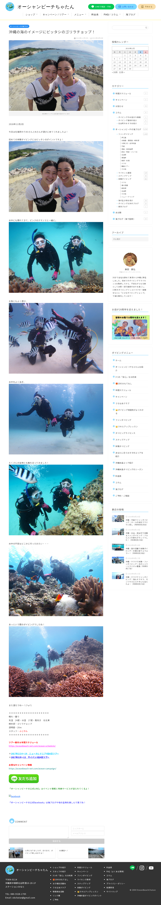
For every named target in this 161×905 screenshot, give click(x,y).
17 (135, 62)
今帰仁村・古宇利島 (129, 143)
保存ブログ (132, 206)
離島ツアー (125, 166)
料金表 (95, 14)
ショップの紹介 (59, 867)
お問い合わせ (128, 7)
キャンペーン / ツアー (55, 14)
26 (146, 65)
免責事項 (110, 887)
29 (125, 69)
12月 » (122, 72)
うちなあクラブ (122, 403)
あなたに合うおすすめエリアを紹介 (129, 454)
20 (115, 65)
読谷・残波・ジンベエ (130, 152)
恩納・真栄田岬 (127, 149)
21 (120, 65)
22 (125, 65)
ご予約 (55, 899)
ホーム (118, 360)
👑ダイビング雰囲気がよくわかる (129, 411)
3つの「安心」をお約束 (125, 377)
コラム (130, 112)
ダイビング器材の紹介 (132, 120)
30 (130, 69)
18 (141, 62)
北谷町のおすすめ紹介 (132, 123)
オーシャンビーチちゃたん (45, 6)
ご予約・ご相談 (122, 495)
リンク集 (56, 895)
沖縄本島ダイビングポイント (89, 895)
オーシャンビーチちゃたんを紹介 (129, 368)
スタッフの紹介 (59, 871)
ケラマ (124, 163)
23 (130, 65)
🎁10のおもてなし (123, 383)
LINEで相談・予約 (103, 7)
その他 (124, 169)
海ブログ (130, 14)
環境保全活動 (58, 891)
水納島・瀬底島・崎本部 (130, 140)
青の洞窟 (125, 185)
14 (120, 62)
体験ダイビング (132, 179)
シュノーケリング (128, 197)
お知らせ (131, 106)
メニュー (79, 14)
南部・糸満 (126, 160)
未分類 (130, 212)
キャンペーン (130, 99)
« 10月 (115, 72)
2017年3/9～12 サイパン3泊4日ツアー (30, 757)
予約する (148, 7)
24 (135, 65)
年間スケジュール (130, 93)
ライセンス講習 (132, 172)
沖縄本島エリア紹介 (124, 462)
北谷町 (124, 155)
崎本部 (124, 188)
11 (141, 59)
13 (115, 62)
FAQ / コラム (111, 14)
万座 (123, 146)
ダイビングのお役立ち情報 (132, 117)
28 (120, 69)
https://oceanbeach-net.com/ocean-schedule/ (32, 745)
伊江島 (124, 137)
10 (135, 59)
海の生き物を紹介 (132, 200)
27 (115, 69)
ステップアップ (132, 175)
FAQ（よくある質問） (115, 871)
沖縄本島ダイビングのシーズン (129, 469)
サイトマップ (112, 891)
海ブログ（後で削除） (131, 218)
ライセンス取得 (83, 879)
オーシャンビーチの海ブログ (19, 26)
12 (146, 59)
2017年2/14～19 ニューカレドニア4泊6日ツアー (35, 753)
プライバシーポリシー (115, 883)
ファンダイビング (132, 134)
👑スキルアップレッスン (126, 426)
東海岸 (124, 158)
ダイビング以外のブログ (132, 203)
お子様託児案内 (59, 883)
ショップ (30, 14)
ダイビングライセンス (125, 433)
